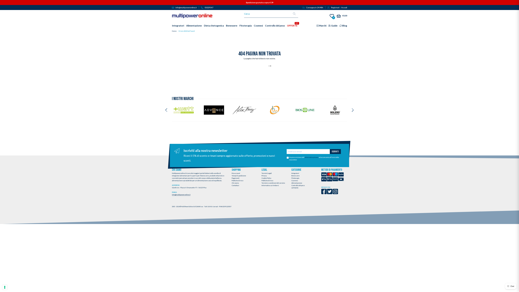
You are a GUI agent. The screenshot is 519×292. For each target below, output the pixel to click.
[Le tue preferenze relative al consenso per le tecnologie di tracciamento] (4, 287)
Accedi (344, 7)
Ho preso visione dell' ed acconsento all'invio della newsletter (314, 158)
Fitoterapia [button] (245, 25)
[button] (166, 110)
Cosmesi (294, 181)
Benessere (295, 176)
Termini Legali (267, 173)
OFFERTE (294, 188)
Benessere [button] (231, 25)
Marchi (322, 25)
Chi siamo (235, 183)
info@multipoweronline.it (181, 195)
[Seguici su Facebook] (324, 193)
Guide (334, 25)
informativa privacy (311, 157)
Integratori (295, 173)
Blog (344, 25)
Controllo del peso (298, 185)
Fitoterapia (295, 178)
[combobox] (267, 14)
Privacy (264, 176)
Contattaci (235, 185)
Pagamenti (235, 178)
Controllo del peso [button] (275, 25)
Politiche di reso (237, 181)
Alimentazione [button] (194, 25)
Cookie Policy (266, 178)
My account (236, 173)
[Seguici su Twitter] (329, 193)
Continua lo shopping (258, 66)
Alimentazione (296, 183)
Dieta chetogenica (214, 25)
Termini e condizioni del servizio (273, 183)
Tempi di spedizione (239, 176)
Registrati (335, 7)
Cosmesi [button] (258, 25)
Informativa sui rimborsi (270, 185)
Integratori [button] (178, 25)
